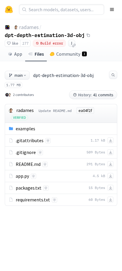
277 (25, 43)
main (19, 75)
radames (29, 27)
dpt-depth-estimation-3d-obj (45, 35)
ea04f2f (85, 110)
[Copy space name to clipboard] (88, 35)
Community (70, 54)
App (18, 54)
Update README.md (55, 110)
